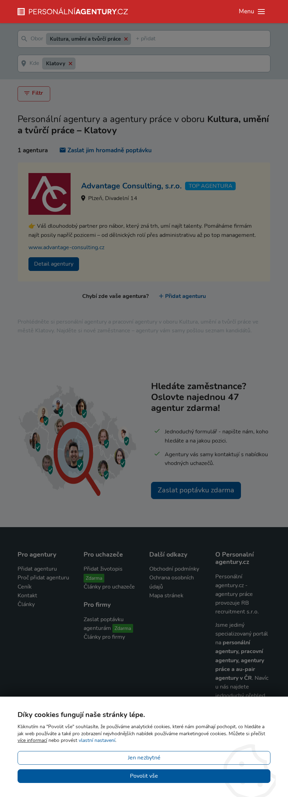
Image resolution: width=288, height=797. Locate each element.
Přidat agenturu (185, 296)
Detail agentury (53, 264)
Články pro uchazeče (109, 587)
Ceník (25, 587)
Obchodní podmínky (174, 569)
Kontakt (27, 595)
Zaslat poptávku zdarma (196, 490)
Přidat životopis (103, 569)
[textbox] (137, 39)
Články (26, 604)
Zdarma (94, 578)
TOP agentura (211, 186)
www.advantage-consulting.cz (66, 247)
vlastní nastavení (97, 740)
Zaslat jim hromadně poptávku (109, 150)
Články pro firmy (104, 637)
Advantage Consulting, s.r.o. (131, 186)
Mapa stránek (166, 595)
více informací (32, 740)
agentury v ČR (233, 678)
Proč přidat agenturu (43, 578)
